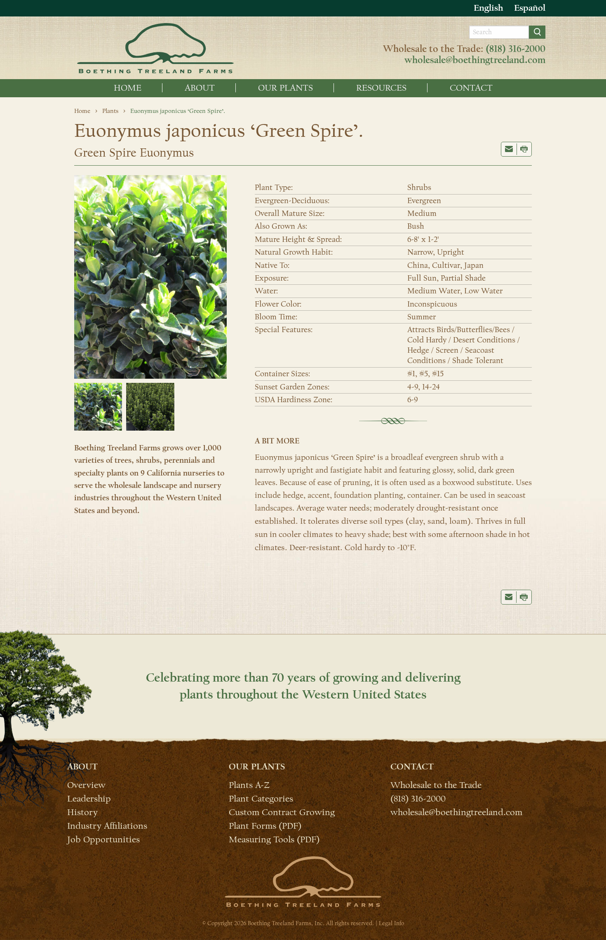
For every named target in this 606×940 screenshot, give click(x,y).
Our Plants (285, 87)
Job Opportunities (103, 839)
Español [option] (529, 7)
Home (127, 87)
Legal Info (391, 923)
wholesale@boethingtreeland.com (474, 60)
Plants (110, 111)
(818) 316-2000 (515, 49)
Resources (381, 87)
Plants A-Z (249, 785)
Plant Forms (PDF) (265, 825)
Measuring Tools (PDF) (274, 839)
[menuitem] (127, 87)
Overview (86, 785)
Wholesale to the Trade (436, 785)
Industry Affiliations (107, 825)
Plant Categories (261, 798)
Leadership (89, 798)
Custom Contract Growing (282, 812)
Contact (471, 87)
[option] (530, 8)
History (82, 812)
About (200, 87)
